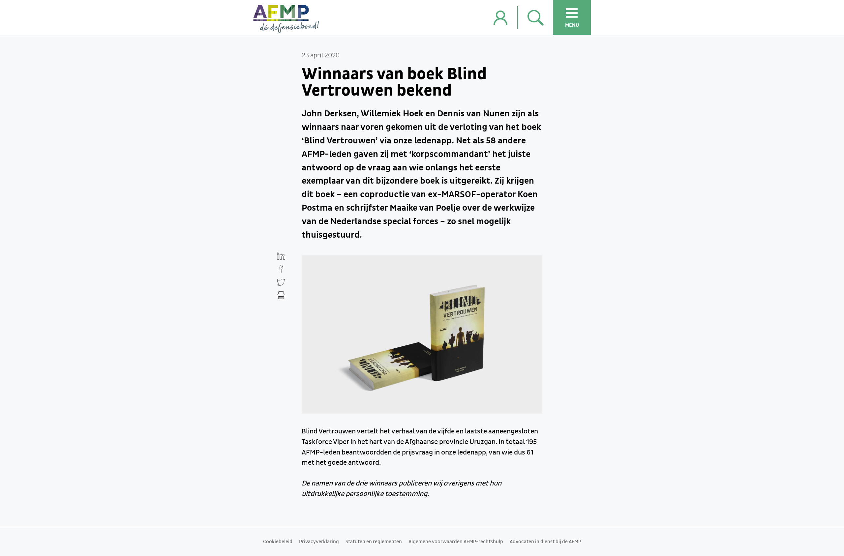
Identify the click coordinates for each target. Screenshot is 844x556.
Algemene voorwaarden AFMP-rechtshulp (455, 542)
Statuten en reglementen (374, 542)
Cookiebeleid (277, 542)
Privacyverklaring (319, 542)
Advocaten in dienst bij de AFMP (545, 542)
